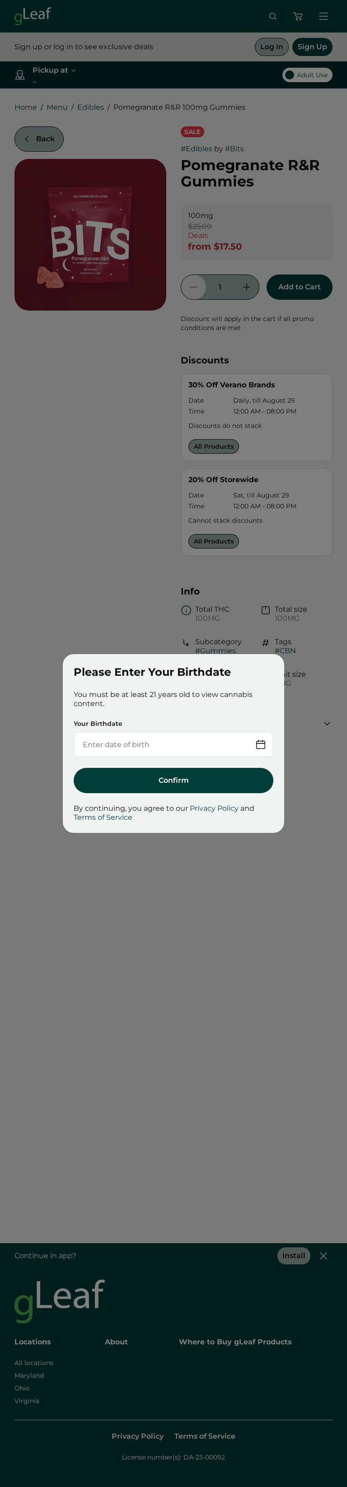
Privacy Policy (214, 808)
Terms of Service (103, 817)
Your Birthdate (98, 724)
